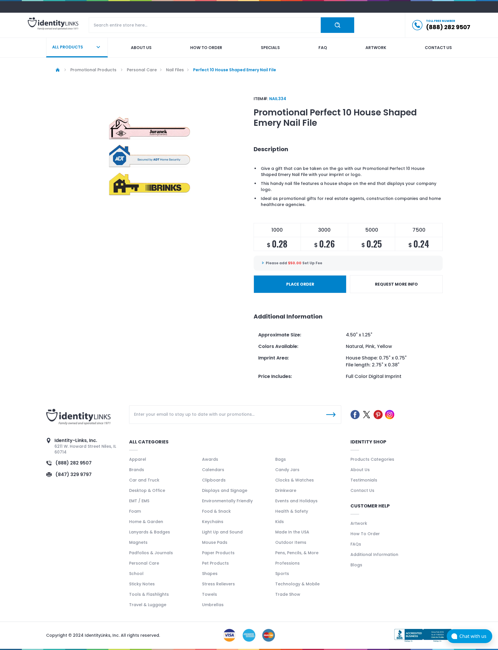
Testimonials (363, 480)
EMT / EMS (139, 501)
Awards (210, 459)
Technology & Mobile (297, 584)
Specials (270, 47)
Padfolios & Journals (151, 553)
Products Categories (372, 459)
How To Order (365, 534)
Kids (279, 522)
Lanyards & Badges (149, 532)
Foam (135, 511)
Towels (209, 594)
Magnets (138, 542)
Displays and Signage (224, 490)
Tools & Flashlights (149, 594)
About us (141, 47)
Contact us (438, 47)
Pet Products (215, 563)
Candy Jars (287, 470)
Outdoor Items (290, 542)
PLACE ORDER (300, 284)
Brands (136, 470)
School (136, 573)
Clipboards (214, 480)
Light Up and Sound (222, 532)
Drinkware (285, 490)
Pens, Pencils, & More (296, 553)
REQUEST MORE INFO (396, 284)
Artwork (375, 47)
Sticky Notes (142, 584)
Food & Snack (216, 511)
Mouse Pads (214, 542)
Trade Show (287, 594)
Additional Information (374, 554)
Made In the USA (292, 532)
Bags (280, 459)
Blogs (356, 565)
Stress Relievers (218, 584)
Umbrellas (213, 605)
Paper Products (218, 553)
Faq (322, 47)
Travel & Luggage (147, 605)
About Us (360, 470)
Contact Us (362, 490)
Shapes (210, 573)
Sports (282, 573)
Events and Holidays (296, 501)
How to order (206, 47)
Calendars (213, 470)
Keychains (212, 522)
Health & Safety (291, 511)
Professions (287, 563)
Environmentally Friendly (227, 501)
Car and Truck (144, 480)
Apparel (137, 459)
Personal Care (144, 563)
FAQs (355, 544)
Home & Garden (146, 522)
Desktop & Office (147, 490)
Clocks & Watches (294, 480)
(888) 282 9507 (73, 463)
